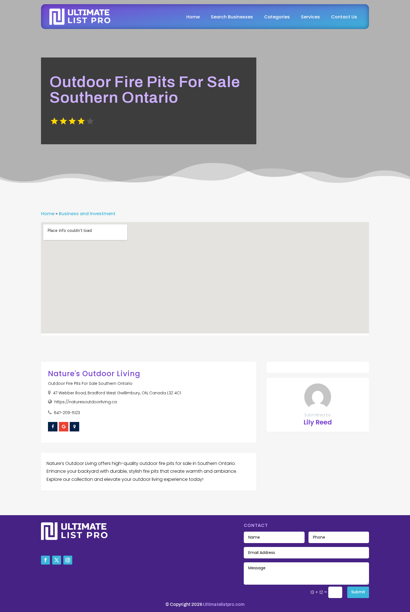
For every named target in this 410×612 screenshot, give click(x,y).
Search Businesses (232, 17)
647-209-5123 (67, 413)
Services (310, 17)
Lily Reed (317, 422)
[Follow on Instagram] (67, 560)
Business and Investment (87, 213)
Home (193, 17)
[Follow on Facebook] (45, 560)
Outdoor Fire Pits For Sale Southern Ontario (90, 383)
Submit (358, 592)
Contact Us (344, 17)
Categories (277, 17)
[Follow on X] (56, 560)
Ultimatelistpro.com (224, 604)
